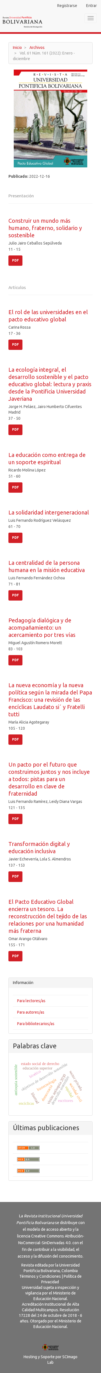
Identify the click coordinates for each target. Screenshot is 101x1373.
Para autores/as (30, 1012)
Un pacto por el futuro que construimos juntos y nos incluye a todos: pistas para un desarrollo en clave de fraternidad (49, 779)
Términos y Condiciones (40, 1276)
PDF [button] (15, 260)
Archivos (37, 47)
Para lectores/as (31, 1001)
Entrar (91, 5)
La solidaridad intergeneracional (48, 512)
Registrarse (67, 5)
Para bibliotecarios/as (35, 1023)
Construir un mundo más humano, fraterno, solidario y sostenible (45, 227)
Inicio (17, 47)
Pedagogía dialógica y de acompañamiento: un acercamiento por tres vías (41, 627)
